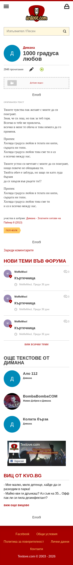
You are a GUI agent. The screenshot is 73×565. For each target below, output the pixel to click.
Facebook (22, 534)
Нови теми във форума (35, 261)
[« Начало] (36, 13)
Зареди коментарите (19, 250)
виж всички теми (36, 344)
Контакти (36, 549)
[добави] (42, 69)
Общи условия (46, 534)
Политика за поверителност (24, 541)
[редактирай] (31, 69)
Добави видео (36, 83)
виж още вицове (16, 505)
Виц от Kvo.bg (23, 475)
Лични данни (60, 541)
